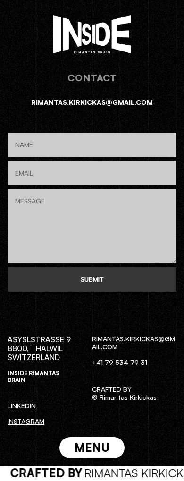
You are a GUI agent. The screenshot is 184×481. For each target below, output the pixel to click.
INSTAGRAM (26, 421)
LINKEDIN (22, 406)
